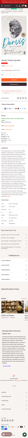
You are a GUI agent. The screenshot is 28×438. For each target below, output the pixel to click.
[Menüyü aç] (2, 5)
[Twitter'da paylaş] (23, 98)
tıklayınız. (9, 196)
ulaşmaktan (19, 380)
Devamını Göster (7, 365)
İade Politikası (5, 274)
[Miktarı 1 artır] (14, 74)
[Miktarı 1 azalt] (6, 74)
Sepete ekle (14, 79)
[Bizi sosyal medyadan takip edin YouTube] (10, 420)
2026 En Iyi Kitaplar (7, 315)
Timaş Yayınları (9, 65)
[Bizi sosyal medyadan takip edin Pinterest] (7, 420)
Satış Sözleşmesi (6, 260)
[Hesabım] (19, 6)
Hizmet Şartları (5, 265)
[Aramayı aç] (17, 6)
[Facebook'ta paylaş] (18, 98)
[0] (22, 6)
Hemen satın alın (14, 84)
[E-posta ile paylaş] (26, 98)
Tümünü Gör (24, 298)
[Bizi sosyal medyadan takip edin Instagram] (5, 420)
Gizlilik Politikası (5, 270)
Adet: (2, 74)
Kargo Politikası (5, 279)
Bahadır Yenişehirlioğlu (9, 125)
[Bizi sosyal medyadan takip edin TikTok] (13, 420)
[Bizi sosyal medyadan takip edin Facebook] (2, 420)
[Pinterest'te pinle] (20, 98)
